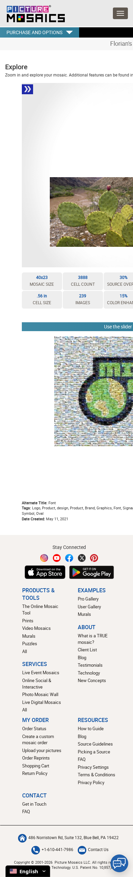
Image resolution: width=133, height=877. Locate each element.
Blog (82, 657)
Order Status (34, 728)
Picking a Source (94, 752)
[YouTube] (57, 558)
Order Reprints (36, 758)
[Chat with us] (119, 863)
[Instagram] (44, 558)
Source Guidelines (95, 744)
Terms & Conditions (96, 775)
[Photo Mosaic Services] (32, 12)
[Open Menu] (120, 13)
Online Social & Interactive (36, 683)
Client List (87, 650)
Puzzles (29, 643)
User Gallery (89, 607)
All (24, 651)
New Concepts (92, 680)
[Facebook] (69, 558)
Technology (89, 673)
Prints (27, 621)
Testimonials (90, 665)
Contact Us (98, 849)
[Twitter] (82, 558)
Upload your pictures (41, 750)
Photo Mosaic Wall (40, 694)
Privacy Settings (93, 767)
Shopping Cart (35, 766)
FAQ (82, 759)
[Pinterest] (94, 558)
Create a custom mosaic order (38, 739)
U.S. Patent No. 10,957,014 (94, 867)
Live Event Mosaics (40, 672)
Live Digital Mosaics (41, 702)
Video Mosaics (36, 628)
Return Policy (34, 773)
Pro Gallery (88, 599)
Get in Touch (34, 804)
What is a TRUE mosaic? (92, 639)
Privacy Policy (91, 782)
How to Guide (91, 728)
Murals (28, 636)
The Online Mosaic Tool (40, 609)
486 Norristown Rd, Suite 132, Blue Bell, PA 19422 (73, 837)
